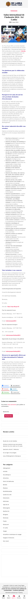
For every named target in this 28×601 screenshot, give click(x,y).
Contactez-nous (15, 588)
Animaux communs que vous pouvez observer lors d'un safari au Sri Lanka (12, 445)
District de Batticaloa (8, 481)
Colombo (23, 51)
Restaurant (6, 524)
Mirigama (5, 514)
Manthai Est (6, 511)
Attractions (6, 478)
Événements (14, 10)
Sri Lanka (5, 528)
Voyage (5, 531)
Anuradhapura (7, 474)
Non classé (6, 541)
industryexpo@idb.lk (11, 321)
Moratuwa (5, 518)
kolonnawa (6, 501)
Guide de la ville (7, 494)
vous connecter (12, 404)
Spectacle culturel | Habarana (11, 449)
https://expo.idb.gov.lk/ (13, 306)
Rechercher (6, 411)
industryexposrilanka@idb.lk (13, 335)
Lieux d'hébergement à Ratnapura (12, 456)
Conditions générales (18, 590)
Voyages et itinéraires (8, 537)
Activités (5, 471)
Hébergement (6, 468)
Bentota (5, 484)
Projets (5, 521)
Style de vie (6, 504)
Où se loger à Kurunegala (9, 452)
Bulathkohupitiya (7, 491)
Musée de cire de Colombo (10, 441)
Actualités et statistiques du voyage (12, 534)
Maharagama (6, 508)
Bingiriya (5, 488)
